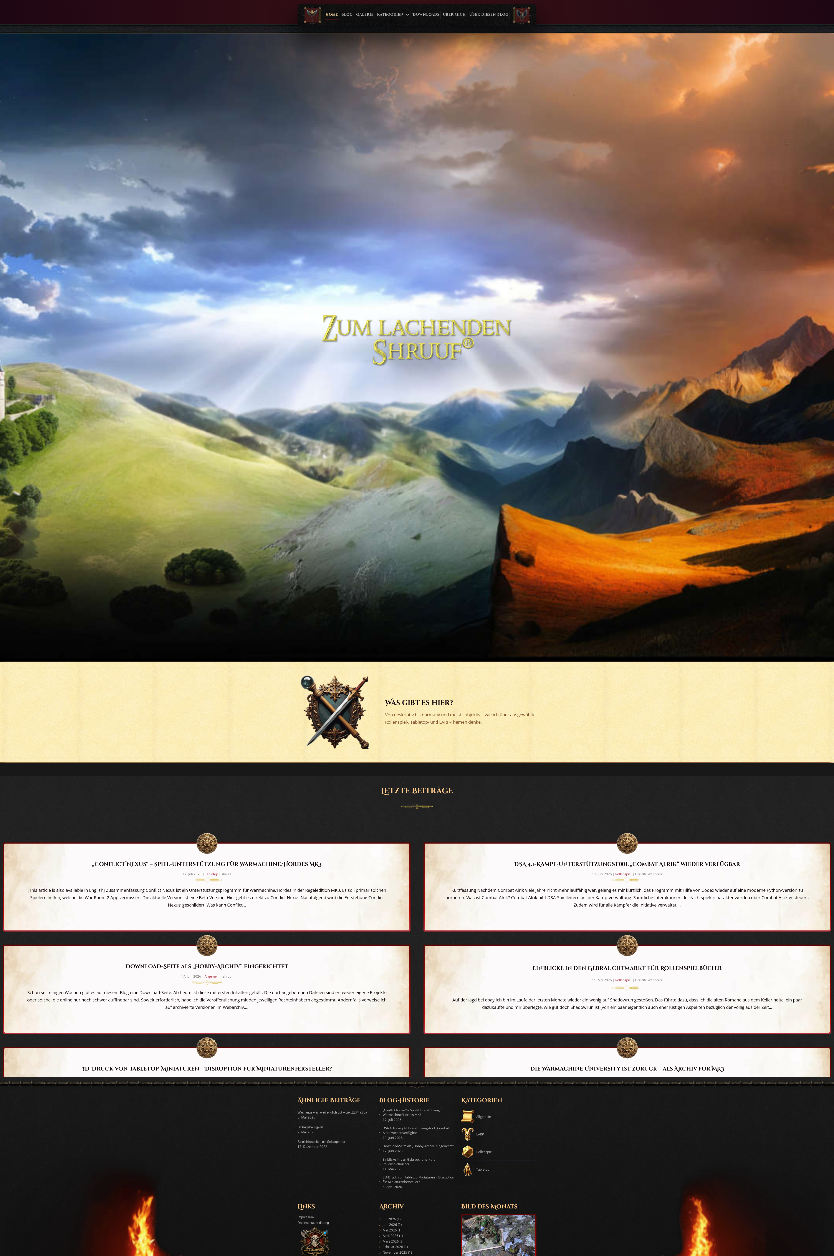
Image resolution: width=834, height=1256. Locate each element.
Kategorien (390, 14)
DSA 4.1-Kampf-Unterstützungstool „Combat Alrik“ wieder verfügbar (627, 864)
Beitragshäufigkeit (310, 1127)
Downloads (426, 14)
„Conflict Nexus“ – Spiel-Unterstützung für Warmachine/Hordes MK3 (207, 864)
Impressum (306, 1217)
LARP (480, 1134)
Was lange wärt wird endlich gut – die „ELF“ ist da (332, 1112)
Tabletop (211, 874)
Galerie (365, 14)
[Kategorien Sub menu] (407, 15)
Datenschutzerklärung (313, 1223)
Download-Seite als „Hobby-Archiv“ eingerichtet (207, 966)
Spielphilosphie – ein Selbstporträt (321, 1141)
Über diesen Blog (488, 14)
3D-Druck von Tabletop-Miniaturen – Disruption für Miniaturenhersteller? (207, 1068)
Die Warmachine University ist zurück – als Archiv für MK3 (627, 1068)
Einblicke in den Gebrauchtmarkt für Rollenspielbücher (627, 968)
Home (332, 14)
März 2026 (391, 1241)
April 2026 (390, 1235)
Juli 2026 (389, 1219)
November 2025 (395, 1252)
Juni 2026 (390, 1224)
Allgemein (212, 976)
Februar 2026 (393, 1246)
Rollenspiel (623, 874)
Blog (347, 14)
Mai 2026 (390, 1230)
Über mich (454, 14)
